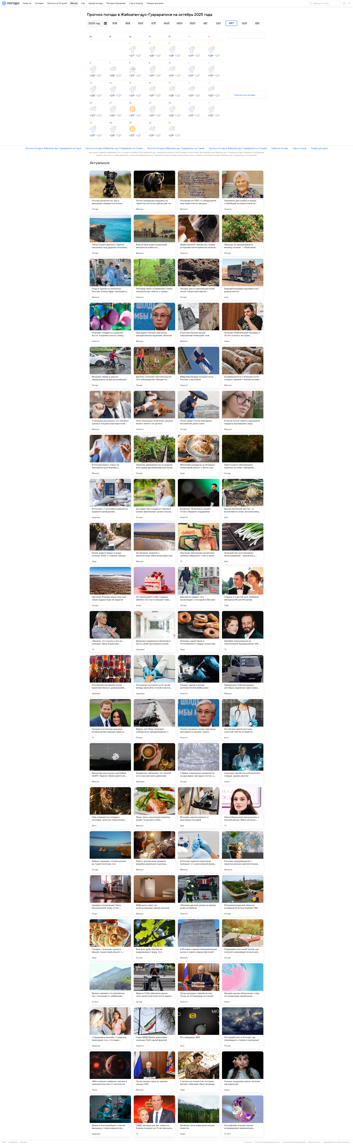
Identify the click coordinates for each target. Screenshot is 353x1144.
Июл (192, 23)
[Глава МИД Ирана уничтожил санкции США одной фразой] (154, 1028)
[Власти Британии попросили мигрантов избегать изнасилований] (154, 235)
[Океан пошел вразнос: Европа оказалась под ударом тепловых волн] (110, 235)
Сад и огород (299, 148)
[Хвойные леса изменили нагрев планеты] (198, 1116)
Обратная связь (314, 1142)
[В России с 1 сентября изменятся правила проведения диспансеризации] (110, 499)
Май (166, 23)
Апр (153, 23)
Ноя (244, 23)
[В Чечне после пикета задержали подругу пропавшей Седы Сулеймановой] (242, 411)
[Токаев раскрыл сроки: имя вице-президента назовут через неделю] (198, 719)
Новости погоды (280, 148)
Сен (218, 23)
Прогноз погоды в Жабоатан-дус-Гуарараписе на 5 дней (114, 148)
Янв (114, 23)
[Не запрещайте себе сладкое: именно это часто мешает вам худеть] (154, 587)
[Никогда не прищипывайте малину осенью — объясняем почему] (242, 235)
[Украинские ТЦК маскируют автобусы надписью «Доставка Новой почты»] (242, 675)
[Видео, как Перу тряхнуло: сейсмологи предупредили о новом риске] (154, 719)
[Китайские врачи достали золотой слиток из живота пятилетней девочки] (242, 719)
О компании (13, 1142)
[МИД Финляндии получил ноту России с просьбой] (198, 367)
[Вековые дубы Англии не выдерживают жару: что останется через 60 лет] (154, 940)
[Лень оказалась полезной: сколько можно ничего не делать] (154, 411)
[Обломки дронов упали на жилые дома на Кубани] (198, 896)
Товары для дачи (319, 148)
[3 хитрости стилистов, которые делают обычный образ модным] (198, 1072)
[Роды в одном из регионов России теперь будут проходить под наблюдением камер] (110, 279)
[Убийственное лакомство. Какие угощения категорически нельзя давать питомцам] (198, 235)
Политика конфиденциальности (267, 1142)
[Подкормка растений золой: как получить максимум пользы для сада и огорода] (242, 940)
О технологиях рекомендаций (294, 1142)
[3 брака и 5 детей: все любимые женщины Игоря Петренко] (242, 587)
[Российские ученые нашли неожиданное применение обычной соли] (242, 1116)
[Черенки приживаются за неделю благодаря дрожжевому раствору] (154, 455)
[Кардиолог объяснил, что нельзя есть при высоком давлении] (154, 763)
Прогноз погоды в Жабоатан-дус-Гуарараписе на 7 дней (175, 148)
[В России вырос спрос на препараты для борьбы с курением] (110, 455)
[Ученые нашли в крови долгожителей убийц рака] (198, 675)
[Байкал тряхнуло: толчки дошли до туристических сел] (110, 851)
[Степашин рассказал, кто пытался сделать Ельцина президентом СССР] (110, 411)
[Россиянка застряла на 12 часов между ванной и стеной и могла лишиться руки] (154, 675)
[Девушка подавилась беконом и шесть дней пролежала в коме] (154, 631)
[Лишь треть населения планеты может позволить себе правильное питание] (154, 807)
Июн (179, 23)
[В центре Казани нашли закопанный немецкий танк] (198, 323)
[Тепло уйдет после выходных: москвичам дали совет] (198, 411)
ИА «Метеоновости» (342, 1142)
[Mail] (4, 3)
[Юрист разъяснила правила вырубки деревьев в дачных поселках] (154, 851)
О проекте (248, 1142)
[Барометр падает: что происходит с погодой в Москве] (198, 587)
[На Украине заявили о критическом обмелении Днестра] (154, 543)
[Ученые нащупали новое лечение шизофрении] (242, 1072)
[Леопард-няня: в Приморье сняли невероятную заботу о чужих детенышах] (154, 279)
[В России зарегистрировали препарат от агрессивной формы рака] (198, 851)
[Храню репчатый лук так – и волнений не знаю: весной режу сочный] (242, 499)
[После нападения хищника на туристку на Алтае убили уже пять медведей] (154, 191)
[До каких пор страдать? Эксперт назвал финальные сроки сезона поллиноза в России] (154, 499)
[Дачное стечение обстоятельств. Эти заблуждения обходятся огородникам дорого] (154, 367)
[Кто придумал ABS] (198, 1028)
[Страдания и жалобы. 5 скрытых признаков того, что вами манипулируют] (110, 1028)
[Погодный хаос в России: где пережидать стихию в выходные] (242, 1028)
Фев (127, 23)
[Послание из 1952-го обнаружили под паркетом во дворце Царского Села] (198, 191)
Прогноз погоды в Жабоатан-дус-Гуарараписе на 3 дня (53, 148)
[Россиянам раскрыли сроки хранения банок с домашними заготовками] (110, 675)
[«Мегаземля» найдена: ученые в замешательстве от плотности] (110, 1072)
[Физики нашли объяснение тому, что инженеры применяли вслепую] (242, 984)
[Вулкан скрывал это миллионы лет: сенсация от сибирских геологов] (110, 984)
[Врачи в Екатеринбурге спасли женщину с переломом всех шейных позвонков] (110, 1116)
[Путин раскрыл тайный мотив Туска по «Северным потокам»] (198, 984)
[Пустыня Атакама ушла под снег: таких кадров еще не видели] (110, 587)
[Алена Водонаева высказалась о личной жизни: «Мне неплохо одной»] (242, 807)
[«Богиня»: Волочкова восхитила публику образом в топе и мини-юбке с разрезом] (198, 543)
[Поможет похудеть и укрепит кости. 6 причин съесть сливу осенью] (110, 323)
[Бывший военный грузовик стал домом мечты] (242, 279)
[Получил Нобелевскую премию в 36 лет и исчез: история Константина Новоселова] (242, 323)
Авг (205, 23)
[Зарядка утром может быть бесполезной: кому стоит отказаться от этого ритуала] (110, 896)
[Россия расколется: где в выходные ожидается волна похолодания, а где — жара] (110, 191)
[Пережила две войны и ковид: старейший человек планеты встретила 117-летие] (242, 191)
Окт (231, 23)
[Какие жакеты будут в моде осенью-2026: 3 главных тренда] (110, 543)
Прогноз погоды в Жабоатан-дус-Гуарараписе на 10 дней (238, 148)
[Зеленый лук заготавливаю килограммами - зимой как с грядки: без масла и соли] (242, 543)
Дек (257, 23)
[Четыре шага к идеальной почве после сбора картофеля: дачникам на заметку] (198, 279)
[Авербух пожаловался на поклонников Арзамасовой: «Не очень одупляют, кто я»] (242, 631)
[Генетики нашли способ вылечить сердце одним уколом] (242, 763)
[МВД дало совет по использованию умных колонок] (154, 896)
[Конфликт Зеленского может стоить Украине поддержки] (198, 499)
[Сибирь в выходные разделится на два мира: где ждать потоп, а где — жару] (198, 763)
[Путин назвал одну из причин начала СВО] (154, 1072)
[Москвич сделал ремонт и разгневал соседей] (198, 807)
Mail (4, 1142)
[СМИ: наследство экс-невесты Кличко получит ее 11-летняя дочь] (154, 1116)
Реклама (23, 1142)
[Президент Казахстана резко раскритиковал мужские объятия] (154, 323)
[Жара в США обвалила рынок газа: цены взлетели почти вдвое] (154, 984)
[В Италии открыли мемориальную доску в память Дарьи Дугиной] (198, 940)
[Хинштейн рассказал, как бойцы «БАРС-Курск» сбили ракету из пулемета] (110, 763)
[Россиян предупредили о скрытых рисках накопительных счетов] (242, 851)
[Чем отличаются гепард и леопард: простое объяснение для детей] (110, 807)
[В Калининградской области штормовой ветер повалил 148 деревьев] (242, 896)
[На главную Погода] (12, 3)
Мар (140, 23)
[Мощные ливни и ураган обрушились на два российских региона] (110, 367)
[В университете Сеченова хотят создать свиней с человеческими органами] (242, 367)
